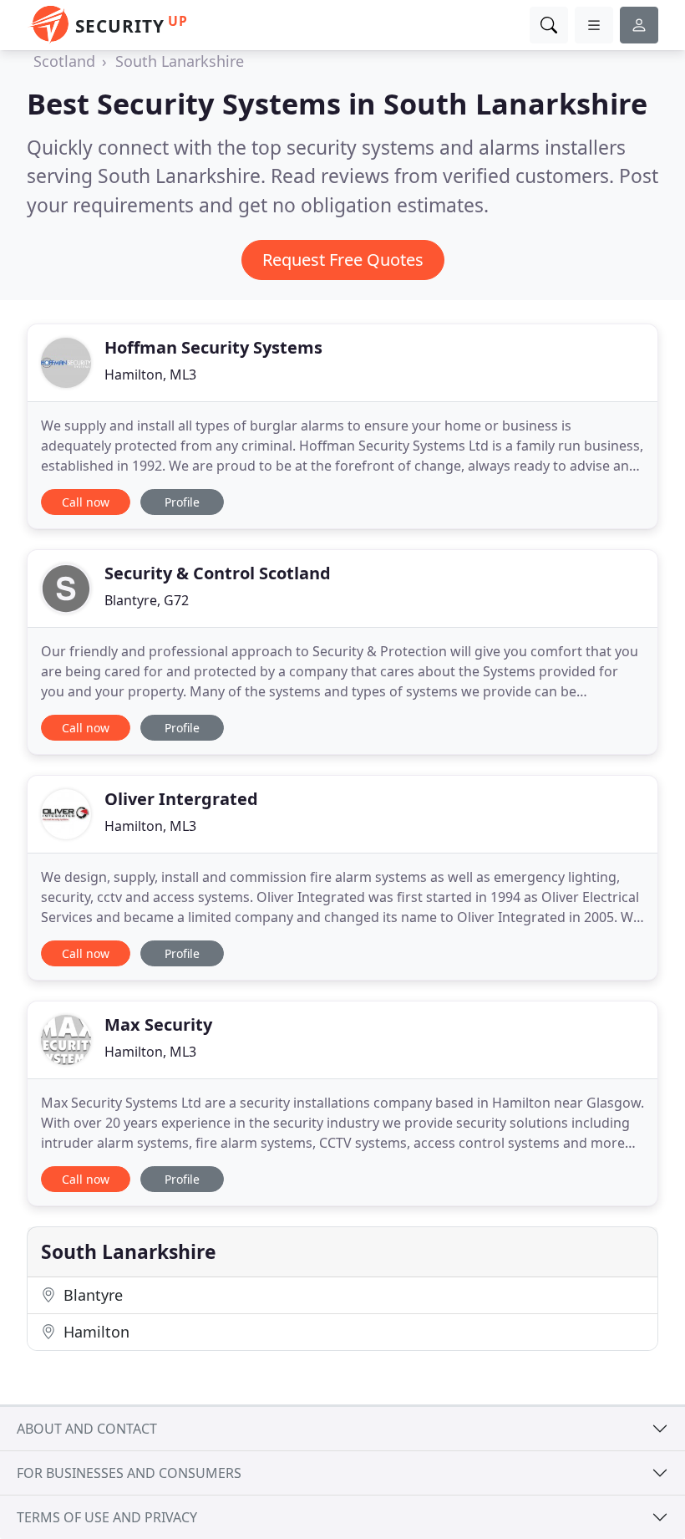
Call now (85, 502)
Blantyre (91, 1295)
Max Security (158, 1024)
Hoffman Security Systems (213, 347)
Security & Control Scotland (217, 573)
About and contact (87, 1428)
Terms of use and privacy (107, 1517)
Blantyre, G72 (146, 600)
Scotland (64, 61)
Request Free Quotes (343, 259)
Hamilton (94, 1332)
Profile (182, 502)
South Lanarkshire (179, 61)
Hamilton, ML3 (150, 374)
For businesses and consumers (129, 1473)
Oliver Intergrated (181, 798)
